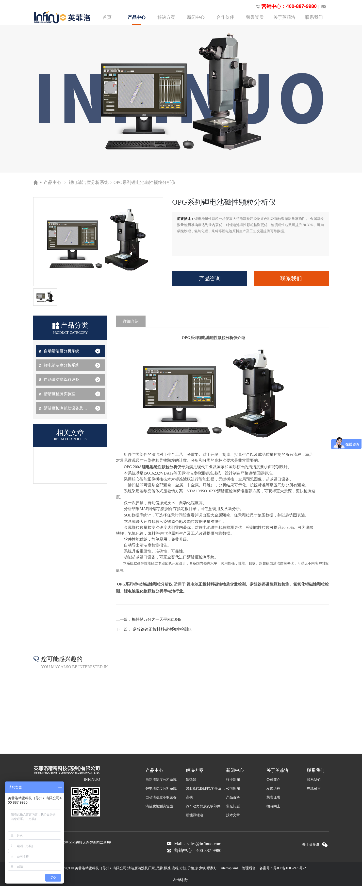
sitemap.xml (229, 868)
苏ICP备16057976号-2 (289, 868)
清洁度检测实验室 (59, 394)
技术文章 (233, 815)
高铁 (189, 797)
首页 (107, 17)
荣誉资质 (255, 17)
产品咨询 (210, 278)
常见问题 (233, 806)
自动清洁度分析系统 (61, 351)
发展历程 (273, 788)
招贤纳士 (273, 806)
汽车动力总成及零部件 (203, 806)
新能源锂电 (194, 815)
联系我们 (314, 17)
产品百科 (233, 797)
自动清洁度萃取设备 (61, 379)
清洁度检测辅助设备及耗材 (67, 408)
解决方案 (166, 17)
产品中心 (137, 17)
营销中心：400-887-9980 (289, 6)
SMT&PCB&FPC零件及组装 (206, 788)
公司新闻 (233, 788)
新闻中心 (196, 17)
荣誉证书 (273, 797)
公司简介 (273, 779)
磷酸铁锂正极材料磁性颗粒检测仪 (162, 629)
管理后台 (249, 868)
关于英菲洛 (284, 17)
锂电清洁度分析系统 (89, 182)
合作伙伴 (225, 17)
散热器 (191, 779)
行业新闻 (233, 779)
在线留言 (314, 788)
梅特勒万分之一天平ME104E (156, 619)
